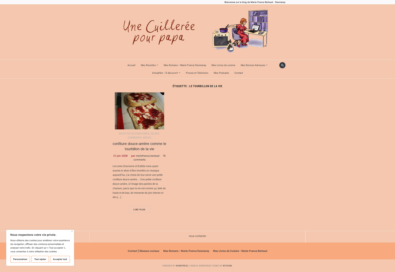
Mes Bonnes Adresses (253, 65)
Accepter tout (60, 259)
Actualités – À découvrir (165, 72)
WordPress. (182, 265)
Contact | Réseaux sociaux (143, 250)
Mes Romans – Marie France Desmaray (185, 65)
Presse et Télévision (197, 72)
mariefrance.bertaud (147, 155)
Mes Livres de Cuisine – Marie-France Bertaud (240, 250)
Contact (238, 72)
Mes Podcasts (221, 72)
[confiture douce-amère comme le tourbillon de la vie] (139, 110)
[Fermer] (72, 231)
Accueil (131, 65)
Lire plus (139, 209)
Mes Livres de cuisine (223, 65)
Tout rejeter (40, 259)
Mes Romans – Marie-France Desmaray (186, 250)
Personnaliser (20, 259)
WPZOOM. (228, 265)
